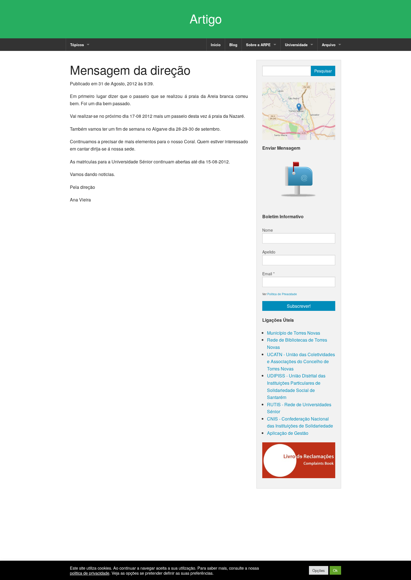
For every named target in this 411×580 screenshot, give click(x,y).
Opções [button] (318, 570)
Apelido (268, 252)
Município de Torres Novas (293, 333)
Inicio (216, 44)
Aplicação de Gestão (287, 433)
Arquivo (329, 44)
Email (268, 273)
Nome (267, 230)
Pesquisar (323, 71)
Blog (233, 44)
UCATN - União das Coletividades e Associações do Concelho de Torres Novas (301, 361)
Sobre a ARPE (258, 44)
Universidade (296, 44)
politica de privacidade (89, 573)
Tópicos (77, 44)
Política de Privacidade (282, 294)
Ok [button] (335, 570)
